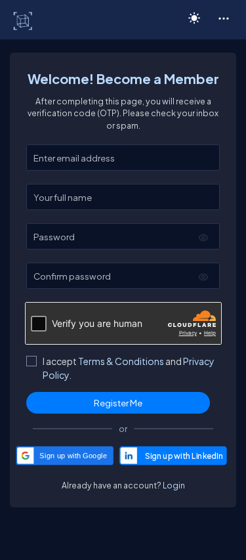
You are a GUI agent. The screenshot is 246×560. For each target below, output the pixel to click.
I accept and (129, 368)
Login (174, 485)
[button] (223, 18)
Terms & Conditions (121, 361)
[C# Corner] (24, 20)
